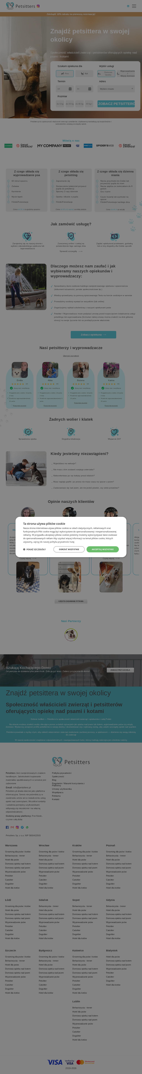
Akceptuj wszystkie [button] (103, 549)
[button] (34, 549)
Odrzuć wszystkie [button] (69, 549)
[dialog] (71, 537)
